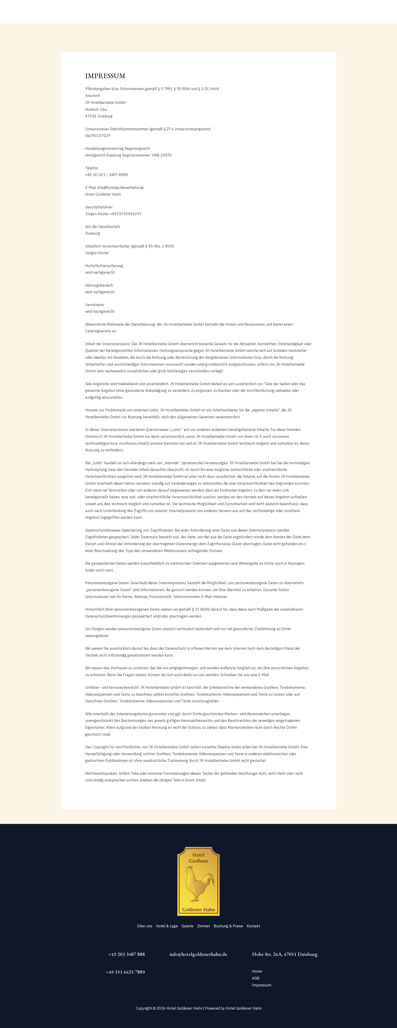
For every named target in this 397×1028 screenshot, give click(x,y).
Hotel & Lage (161, 30)
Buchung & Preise (234, 30)
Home (257, 971)
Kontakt (262, 30)
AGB (255, 978)
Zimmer (205, 30)
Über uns (135, 30)
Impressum (262, 985)
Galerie (186, 30)
